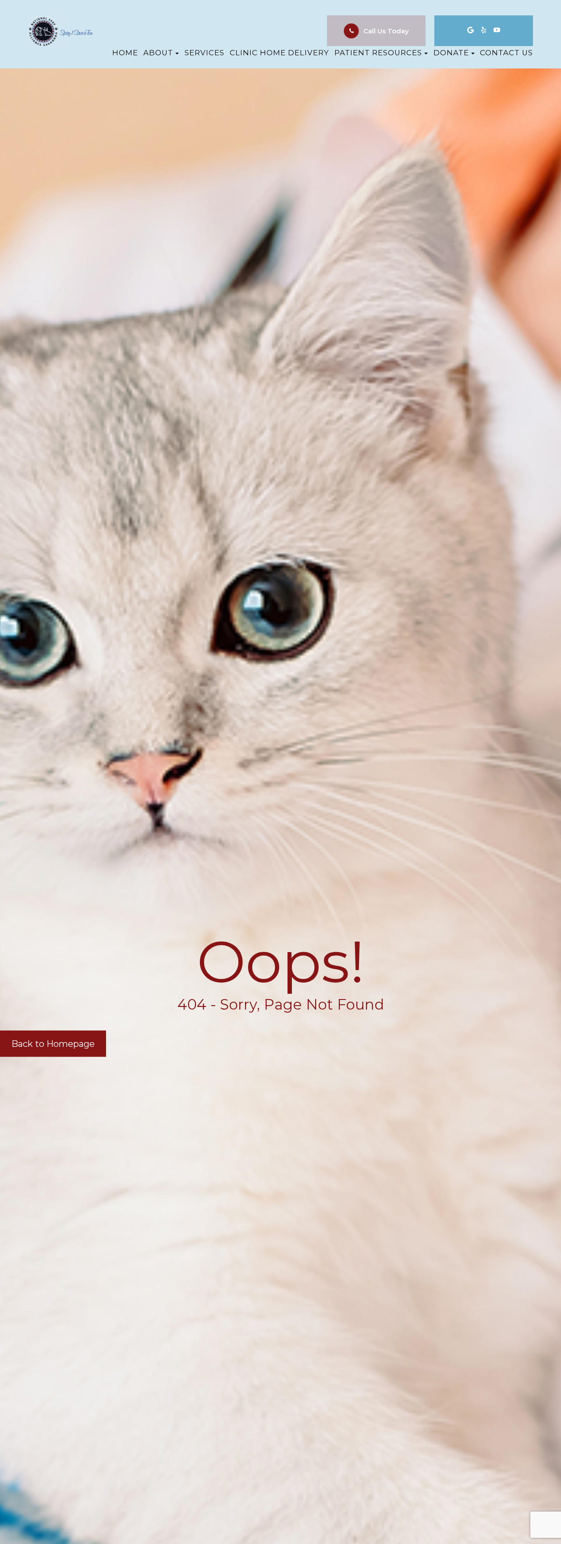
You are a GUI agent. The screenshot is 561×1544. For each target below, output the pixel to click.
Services (204, 52)
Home (125, 52)
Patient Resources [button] (378, 52)
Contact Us (506, 52)
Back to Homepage (53, 1044)
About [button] (158, 52)
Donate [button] (451, 52)
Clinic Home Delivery (279, 52)
